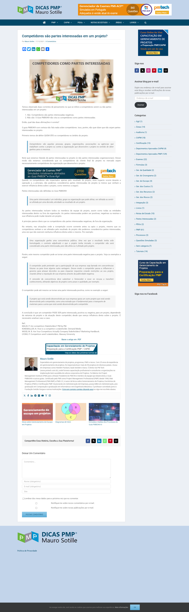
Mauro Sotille (29, 41)
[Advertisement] (153, 344)
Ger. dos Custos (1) (144, 186)
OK (135, 607)
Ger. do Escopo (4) (144, 181)
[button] (145, 22)
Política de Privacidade (27, 551)
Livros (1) (140, 208)
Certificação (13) (143, 143)
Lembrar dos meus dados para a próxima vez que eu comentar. (51, 498)
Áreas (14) (140, 127)
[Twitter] (24, 395)
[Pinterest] (35, 395)
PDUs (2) (140, 224)
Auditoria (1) (141, 132)
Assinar (140, 105)
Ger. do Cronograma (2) (146, 175)
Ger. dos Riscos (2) (144, 197)
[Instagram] (50, 395)
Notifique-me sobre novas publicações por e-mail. (72, 508)
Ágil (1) (139, 121)
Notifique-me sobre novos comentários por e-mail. (72, 503)
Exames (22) (141, 159)
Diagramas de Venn (63, 422)
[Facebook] (28, 395)
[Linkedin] (32, 395)
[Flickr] (39, 395)
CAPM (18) (140, 138)
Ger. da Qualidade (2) (145, 170)
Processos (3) (142, 235)
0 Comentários (51, 41)
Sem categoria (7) (143, 246)
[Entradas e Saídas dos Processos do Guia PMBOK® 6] (104, 412)
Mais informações (121, 607)
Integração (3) (142, 203)
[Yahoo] (46, 395)
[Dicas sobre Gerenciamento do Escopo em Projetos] (37, 412)
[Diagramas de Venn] (70, 412)
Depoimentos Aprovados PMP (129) (151, 154)
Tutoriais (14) (142, 251)
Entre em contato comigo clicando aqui (77, 389)
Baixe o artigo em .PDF (71, 339)
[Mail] (166, 70)
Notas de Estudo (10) (145, 213)
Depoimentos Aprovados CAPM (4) (151, 148)
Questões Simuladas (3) (146, 240)
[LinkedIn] (160, 70)
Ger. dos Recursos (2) (145, 192)
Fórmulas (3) (141, 165)
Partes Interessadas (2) (146, 219)
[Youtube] (42, 395)
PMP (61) (140, 230)
